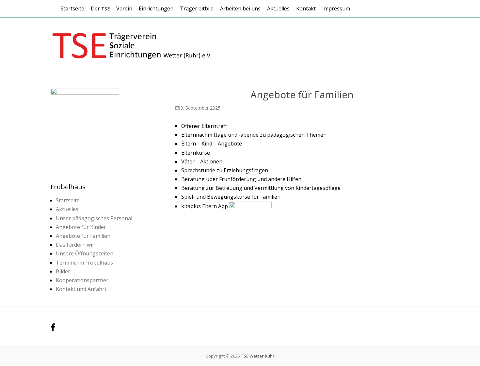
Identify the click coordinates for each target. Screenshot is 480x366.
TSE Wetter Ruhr (258, 356)
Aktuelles (278, 8)
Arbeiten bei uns (240, 8)
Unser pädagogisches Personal (94, 218)
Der (100, 8)
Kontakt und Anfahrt (81, 289)
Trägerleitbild (197, 8)
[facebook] (53, 328)
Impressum (336, 8)
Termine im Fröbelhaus (84, 262)
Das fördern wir (75, 244)
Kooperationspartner (82, 280)
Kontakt (306, 8)
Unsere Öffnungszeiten (84, 253)
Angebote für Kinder (81, 227)
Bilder (63, 271)
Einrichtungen (156, 8)
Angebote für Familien (83, 235)
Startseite (72, 8)
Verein (124, 8)
